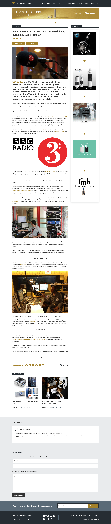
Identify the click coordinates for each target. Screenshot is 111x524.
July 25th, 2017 (27, 429)
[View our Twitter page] (51, 516)
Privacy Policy (87, 515)
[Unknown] (55, 13)
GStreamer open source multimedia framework (24, 318)
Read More (15, 407)
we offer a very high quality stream (21, 190)
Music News (18, 43)
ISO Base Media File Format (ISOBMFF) (57, 117)
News (48, 3)
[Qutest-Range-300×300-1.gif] (84, 114)
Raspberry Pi (33, 321)
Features (54, 3)
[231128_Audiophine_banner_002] (84, 78)
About (43, 3)
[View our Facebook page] (44, 516)
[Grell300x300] (84, 43)
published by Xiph (59, 131)
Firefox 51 (23, 264)
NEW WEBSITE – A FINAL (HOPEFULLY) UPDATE (51, 402)
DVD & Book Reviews (82, 3)
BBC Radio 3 (17, 82)
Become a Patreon (76, 515)
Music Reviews (71, 3)
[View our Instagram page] (54, 516)
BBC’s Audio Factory (50, 171)
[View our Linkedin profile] (51, 519)
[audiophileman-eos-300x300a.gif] (84, 188)
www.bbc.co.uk (19, 357)
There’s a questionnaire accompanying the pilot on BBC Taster (28, 339)
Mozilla (45, 130)
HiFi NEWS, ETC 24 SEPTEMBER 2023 (25, 402)
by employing (15, 201)
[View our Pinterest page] (44, 519)
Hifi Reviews (62, 3)
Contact (92, 3)
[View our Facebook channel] (47, 516)
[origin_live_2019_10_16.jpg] (84, 151)
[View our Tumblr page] (47, 519)
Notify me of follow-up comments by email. (25, 471)
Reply (16, 440)
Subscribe (93, 506)
